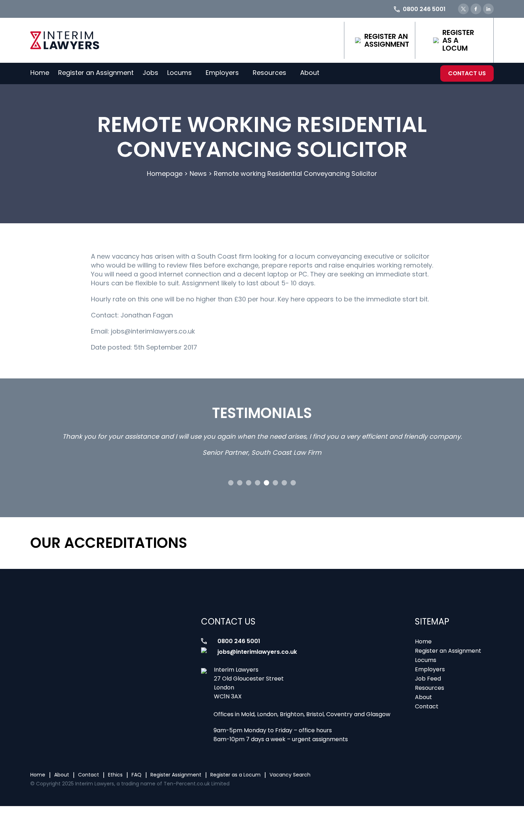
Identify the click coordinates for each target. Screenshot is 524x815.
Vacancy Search (289, 774)
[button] (230, 482)
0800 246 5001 (238, 641)
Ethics (115, 774)
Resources (269, 72)
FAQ (137, 774)
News (198, 173)
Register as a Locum (458, 40)
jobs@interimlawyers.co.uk (257, 652)
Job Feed (428, 678)
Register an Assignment (386, 40)
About (309, 72)
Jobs (150, 72)
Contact (426, 706)
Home (39, 72)
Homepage (165, 173)
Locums (179, 72)
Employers (222, 72)
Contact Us (467, 73)
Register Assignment (175, 774)
